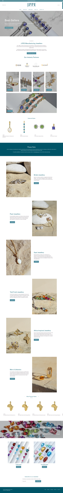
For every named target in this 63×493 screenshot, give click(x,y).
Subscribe (38, 481)
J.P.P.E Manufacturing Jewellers (8, 489)
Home (20, 9)
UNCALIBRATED (14, 28)
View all (31, 397)
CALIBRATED (8, 28)
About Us (36, 9)
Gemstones (30, 9)
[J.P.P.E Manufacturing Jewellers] (31, 5)
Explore (36, 261)
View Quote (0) (62, 5)
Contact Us (42, 9)
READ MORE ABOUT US (31, 53)
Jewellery (25, 9)
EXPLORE (36, 339)
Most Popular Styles (31, 396)
